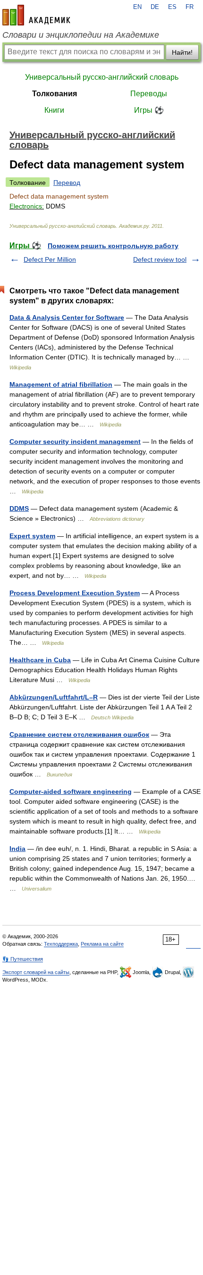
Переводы (148, 94)
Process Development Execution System (74, 593)
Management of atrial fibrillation (60, 384)
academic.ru (36, 15)
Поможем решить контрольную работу (113, 246)
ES (172, 7)
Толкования (54, 94)
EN (137, 7)
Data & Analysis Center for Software (66, 317)
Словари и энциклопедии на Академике (80, 35)
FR (190, 7)
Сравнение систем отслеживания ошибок (79, 734)
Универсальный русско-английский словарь (101, 77)
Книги (54, 110)
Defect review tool (159, 259)
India (17, 848)
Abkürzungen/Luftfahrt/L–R (53, 697)
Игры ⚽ (149, 110)
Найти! (182, 52)
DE (155, 7)
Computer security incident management (75, 441)
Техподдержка (61, 944)
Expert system (32, 536)
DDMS (19, 508)
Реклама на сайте (102, 944)
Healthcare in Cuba (40, 660)
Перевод (66, 182)
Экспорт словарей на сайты (35, 972)
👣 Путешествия (22, 959)
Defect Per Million (50, 259)
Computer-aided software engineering (70, 791)
